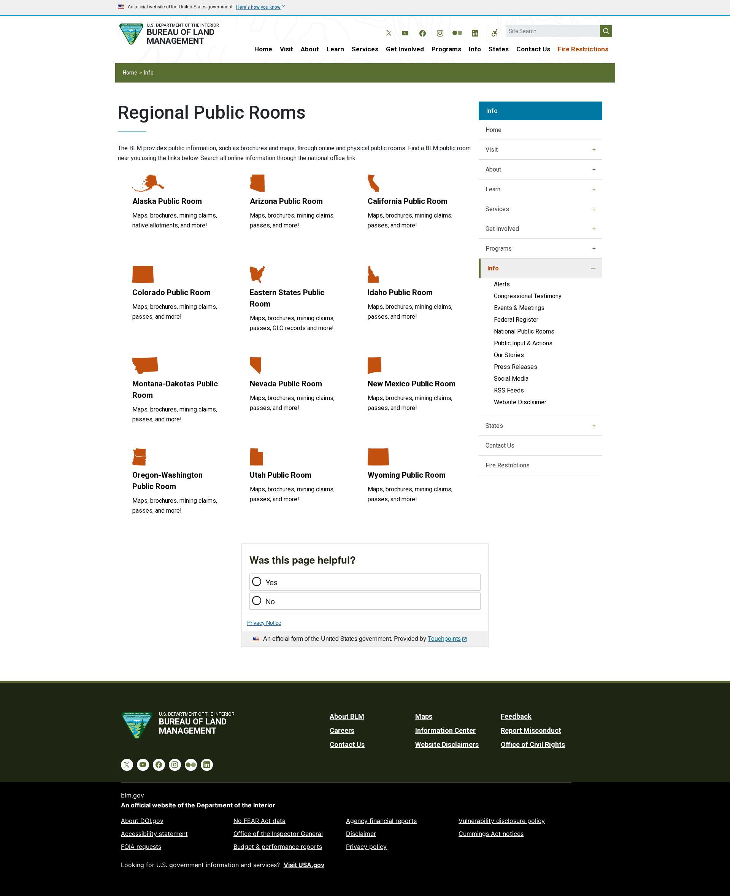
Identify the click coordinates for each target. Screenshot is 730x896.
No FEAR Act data (259, 821)
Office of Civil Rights (533, 744)
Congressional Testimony (528, 296)
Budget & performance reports (277, 846)
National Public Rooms (524, 331)
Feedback (516, 716)
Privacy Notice (264, 622)
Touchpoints (444, 638)
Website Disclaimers (447, 744)
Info (475, 49)
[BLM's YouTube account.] (405, 32)
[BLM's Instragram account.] (440, 32)
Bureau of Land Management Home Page (177, 34)
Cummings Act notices (491, 833)
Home (263, 49)
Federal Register (516, 319)
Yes (271, 582)
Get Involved (405, 49)
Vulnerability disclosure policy (502, 821)
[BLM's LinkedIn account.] (475, 32)
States (499, 49)
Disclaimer (361, 833)
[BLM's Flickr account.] (457, 27)
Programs (446, 49)
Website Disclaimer (520, 402)
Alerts (502, 284)
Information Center (445, 730)
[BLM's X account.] (387, 27)
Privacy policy (366, 846)
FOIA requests (141, 846)
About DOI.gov (142, 821)
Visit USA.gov (304, 865)
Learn (335, 49)
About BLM (347, 716)
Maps (423, 716)
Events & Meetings (519, 307)
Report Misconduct (531, 730)
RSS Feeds (509, 390)
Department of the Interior (236, 805)
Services (365, 49)
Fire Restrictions (583, 49)
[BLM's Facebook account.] (422, 32)
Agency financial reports (381, 821)
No (270, 601)
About (310, 49)
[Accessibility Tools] (494, 32)
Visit (286, 49)
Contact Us (533, 49)
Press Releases (515, 366)
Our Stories (509, 355)
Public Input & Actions (523, 343)
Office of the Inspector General (278, 833)
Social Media (511, 378)
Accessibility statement (154, 833)
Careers (342, 730)
